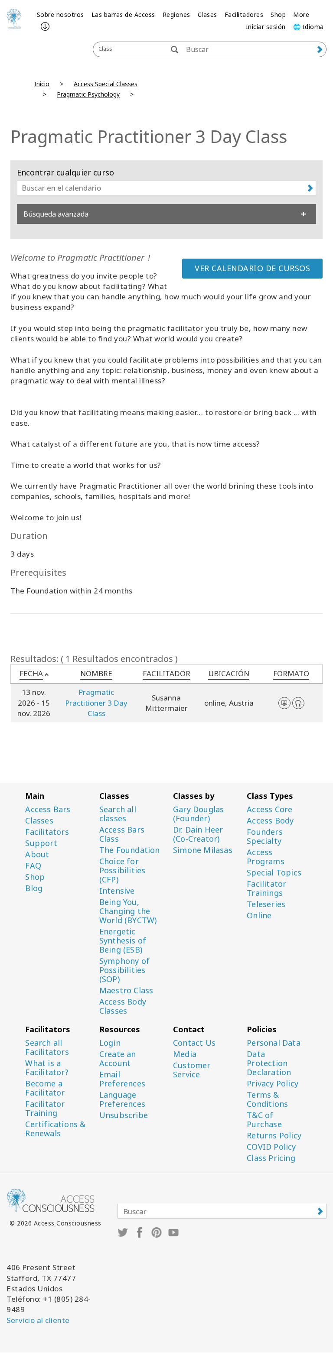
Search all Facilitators (47, 1047)
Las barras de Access (123, 14)
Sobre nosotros (60, 14)
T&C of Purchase (264, 1120)
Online (259, 915)
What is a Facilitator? (46, 1068)
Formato (291, 673)
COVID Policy (271, 1146)
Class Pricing (271, 1158)
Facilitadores (244, 14)
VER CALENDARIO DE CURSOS (252, 268)
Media (184, 1054)
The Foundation (129, 850)
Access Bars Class (121, 834)
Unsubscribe (123, 1115)
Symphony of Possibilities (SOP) (124, 970)
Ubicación (228, 673)
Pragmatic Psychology (88, 94)
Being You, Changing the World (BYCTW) (128, 911)
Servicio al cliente (38, 1320)
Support (41, 843)
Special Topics (274, 872)
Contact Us (194, 1042)
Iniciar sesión (266, 27)
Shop (278, 14)
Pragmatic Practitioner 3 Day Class (96, 702)
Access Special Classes (105, 84)
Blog (33, 888)
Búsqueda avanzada (55, 214)
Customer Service (192, 1070)
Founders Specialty (265, 836)
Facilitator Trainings (266, 888)
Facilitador (166, 673)
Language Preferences (122, 1099)
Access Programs (265, 857)
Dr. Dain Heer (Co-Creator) (198, 834)
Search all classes (117, 814)
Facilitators (47, 831)
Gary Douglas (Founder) (198, 814)
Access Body (270, 820)
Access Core (269, 809)
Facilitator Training (45, 1108)
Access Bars (47, 809)
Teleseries (266, 904)
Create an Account (117, 1059)
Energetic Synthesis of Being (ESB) (122, 940)
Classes (39, 820)
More (301, 14)
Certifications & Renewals (55, 1129)
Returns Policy (274, 1135)
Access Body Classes (122, 1006)
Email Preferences (122, 1079)
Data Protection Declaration (269, 1063)
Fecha (31, 673)
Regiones (176, 14)
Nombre (96, 673)
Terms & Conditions (267, 1099)
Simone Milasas (202, 850)
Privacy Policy (272, 1083)
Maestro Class (126, 990)
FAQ (33, 865)
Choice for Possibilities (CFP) (122, 870)
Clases (207, 14)
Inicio (41, 84)
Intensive (117, 890)
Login (110, 1042)
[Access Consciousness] (14, 19)
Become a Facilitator (45, 1088)
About (37, 854)
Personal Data (273, 1042)
